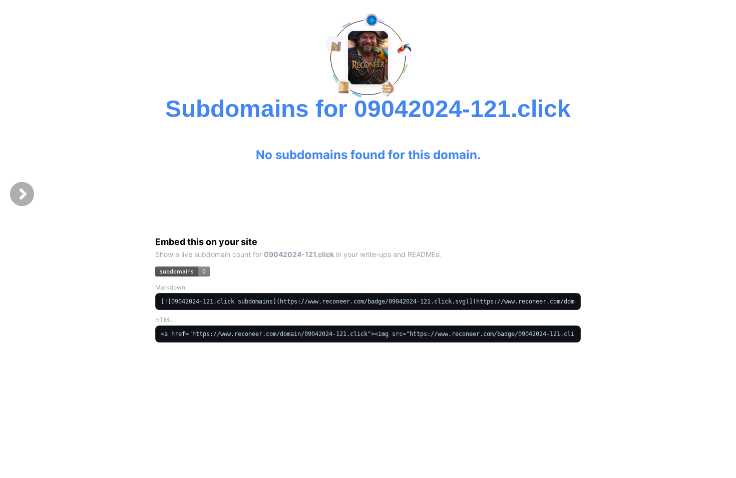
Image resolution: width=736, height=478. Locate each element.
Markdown (170, 287)
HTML (164, 320)
